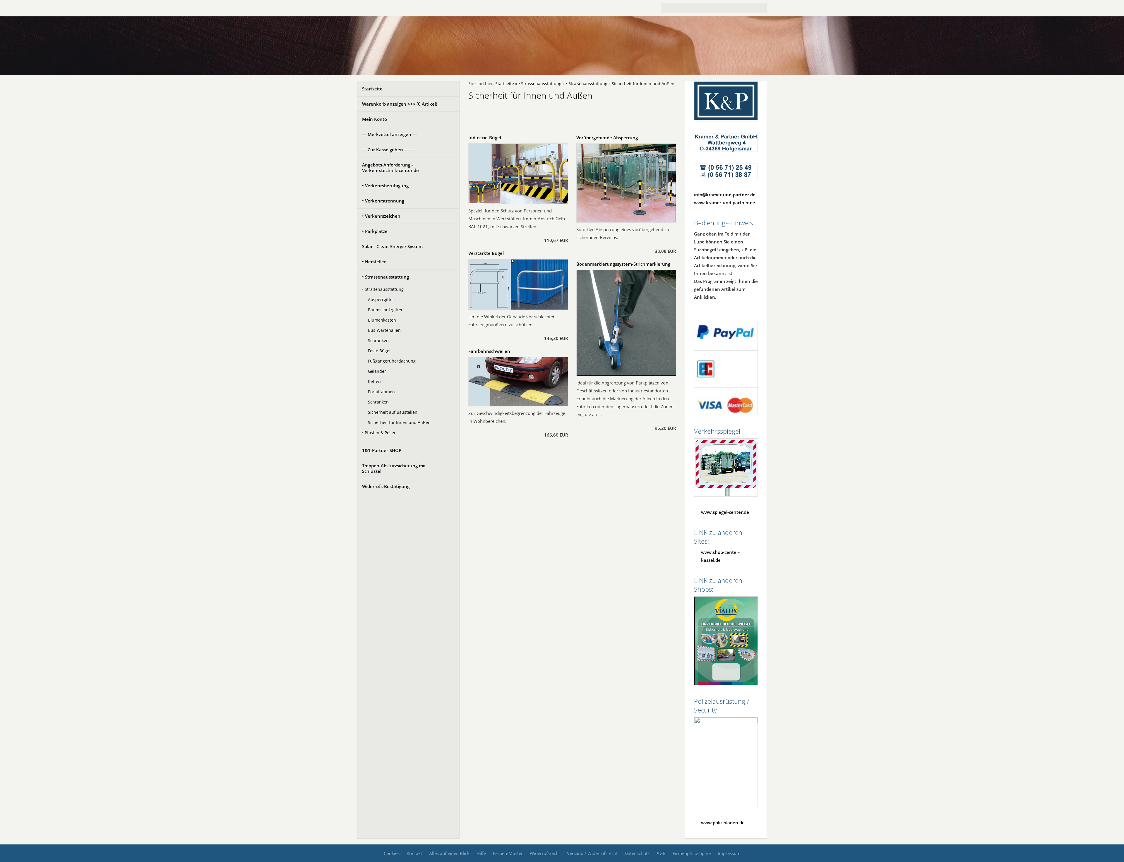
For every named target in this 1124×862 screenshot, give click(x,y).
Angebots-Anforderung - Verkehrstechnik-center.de (390, 167)
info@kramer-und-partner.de (724, 195)
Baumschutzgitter (385, 309)
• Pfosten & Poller (379, 432)
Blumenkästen (382, 320)
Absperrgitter (381, 299)
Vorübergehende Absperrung (607, 137)
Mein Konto (374, 119)
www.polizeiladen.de (723, 822)
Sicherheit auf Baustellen (392, 412)
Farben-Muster (508, 853)
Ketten (374, 381)
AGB (661, 853)
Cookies (392, 853)
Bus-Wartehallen (384, 330)
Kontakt (414, 853)
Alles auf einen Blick (449, 853)
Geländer (377, 371)
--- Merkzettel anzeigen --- (389, 134)
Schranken (378, 340)
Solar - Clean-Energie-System (392, 246)
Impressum (729, 853)
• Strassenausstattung (385, 277)
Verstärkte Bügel (486, 253)
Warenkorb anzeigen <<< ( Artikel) (399, 104)
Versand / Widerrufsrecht (592, 853)
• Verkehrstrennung (383, 201)
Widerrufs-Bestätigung (385, 486)
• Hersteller (374, 262)
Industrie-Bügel (484, 137)
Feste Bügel (379, 350)
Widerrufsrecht (545, 853)
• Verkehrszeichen (381, 216)
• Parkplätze (375, 231)
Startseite (372, 89)
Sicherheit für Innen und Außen (399, 422)
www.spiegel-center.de (725, 512)
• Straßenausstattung (383, 289)
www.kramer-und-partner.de (724, 202)
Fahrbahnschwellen (489, 351)
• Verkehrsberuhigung (385, 185)
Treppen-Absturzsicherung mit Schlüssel (394, 468)
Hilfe (481, 853)
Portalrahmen (381, 391)
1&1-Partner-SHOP (381, 450)
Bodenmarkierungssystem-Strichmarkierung (623, 264)
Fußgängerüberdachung (392, 361)
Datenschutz (637, 853)
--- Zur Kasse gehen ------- (388, 149)
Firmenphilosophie (692, 853)
